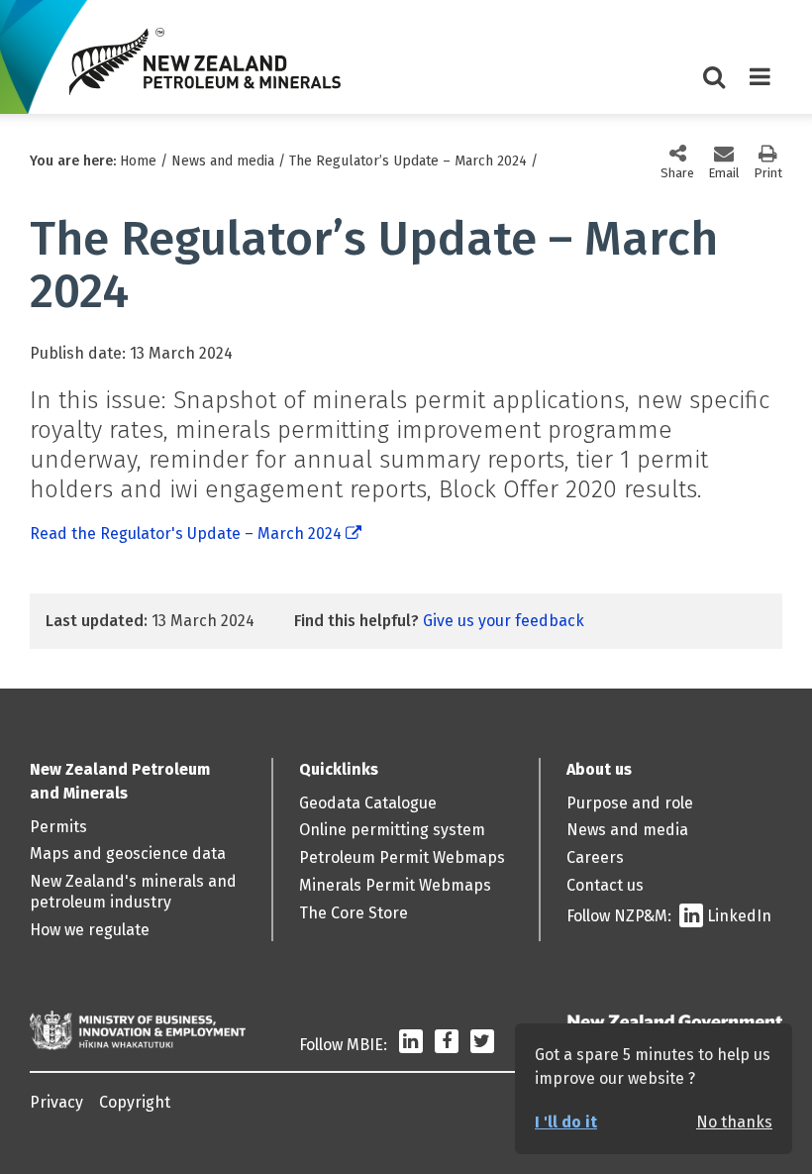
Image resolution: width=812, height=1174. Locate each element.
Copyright (134, 1102)
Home (138, 161)
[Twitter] (482, 1044)
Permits (58, 826)
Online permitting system (392, 829)
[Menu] (759, 84)
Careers (595, 857)
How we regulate (90, 929)
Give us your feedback (503, 620)
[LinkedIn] (411, 1044)
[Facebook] (446, 1044)
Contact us (605, 885)
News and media (222, 161)
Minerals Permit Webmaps (395, 885)
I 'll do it (566, 1122)
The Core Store (353, 913)
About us (599, 769)
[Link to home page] (205, 61)
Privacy (56, 1102)
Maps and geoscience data (128, 853)
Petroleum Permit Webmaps (402, 857)
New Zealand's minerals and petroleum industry (133, 891)
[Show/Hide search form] (714, 84)
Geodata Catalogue (368, 803)
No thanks (734, 1122)
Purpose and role (629, 803)
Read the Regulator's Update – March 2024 (186, 533)
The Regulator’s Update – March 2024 (408, 161)
